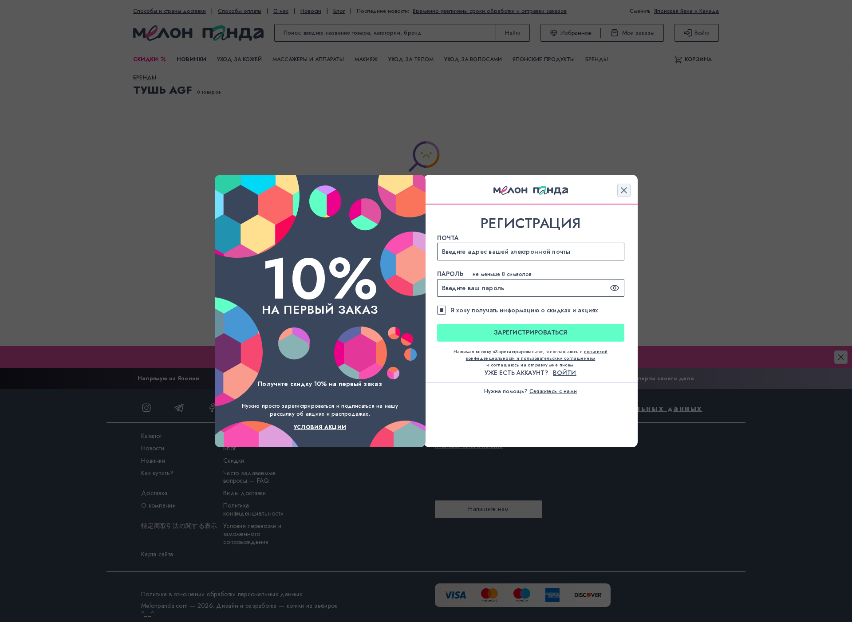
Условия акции (320, 427)
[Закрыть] (624, 190)
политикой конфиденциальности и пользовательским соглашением (537, 355)
